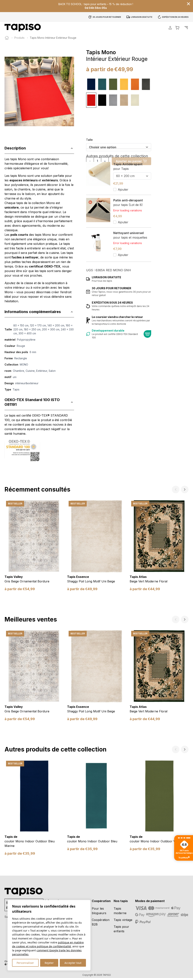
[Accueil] (7, 38)
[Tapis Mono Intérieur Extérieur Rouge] (91, 100)
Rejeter (49, 963)
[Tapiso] (23, 27)
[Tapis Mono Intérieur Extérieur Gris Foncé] (146, 84)
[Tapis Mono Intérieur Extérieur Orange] (135, 84)
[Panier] (177, 28)
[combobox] (118, 147)
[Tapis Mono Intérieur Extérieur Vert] (113, 84)
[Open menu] (186, 27)
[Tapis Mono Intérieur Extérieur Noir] (102, 100)
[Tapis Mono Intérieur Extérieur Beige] (124, 100)
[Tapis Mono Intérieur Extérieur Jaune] (124, 84)
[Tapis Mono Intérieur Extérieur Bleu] (102, 84)
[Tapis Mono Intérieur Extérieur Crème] (135, 100)
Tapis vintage (123, 920)
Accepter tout (72, 963)
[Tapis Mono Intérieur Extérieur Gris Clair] (113, 100)
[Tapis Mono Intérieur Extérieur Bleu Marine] (91, 84)
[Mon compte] (170, 28)
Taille (89, 139)
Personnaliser (25, 963)
